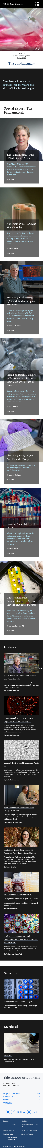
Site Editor (25, 1121)
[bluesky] (8, 1112)
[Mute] (36, 49)
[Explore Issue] (37, 4)
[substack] (29, 1112)
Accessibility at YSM (9, 1125)
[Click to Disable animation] (41, 668)
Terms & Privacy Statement (30, 1130)
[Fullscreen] (39, 49)
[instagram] (18, 1112)
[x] (34, 1112)
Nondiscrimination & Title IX (30, 1125)
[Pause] (33, 49)
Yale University (8, 1134)
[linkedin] (24, 1112)
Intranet (5, 1121)
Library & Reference (28, 1134)
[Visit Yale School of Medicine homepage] (21, 1078)
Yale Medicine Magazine (13, 4)
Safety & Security (8, 1130)
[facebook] (13, 1112)
